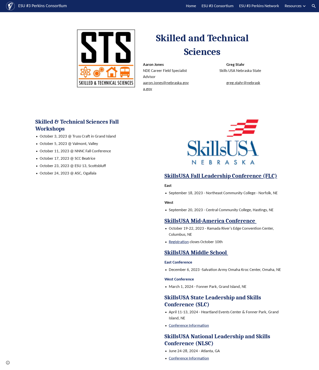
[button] (314, 6)
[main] (202, 62)
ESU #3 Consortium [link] (217, 6)
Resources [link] (293, 6)
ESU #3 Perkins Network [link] (259, 6)
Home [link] (191, 6)
